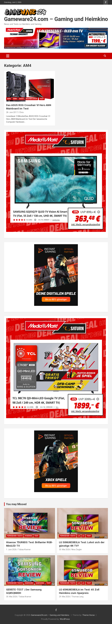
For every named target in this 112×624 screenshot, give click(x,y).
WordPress (65, 619)
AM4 (9, 99)
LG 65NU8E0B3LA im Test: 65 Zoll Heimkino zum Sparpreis (79, 591)
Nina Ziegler (77, 549)
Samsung (29, 583)
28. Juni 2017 (12, 112)
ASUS (21, 99)
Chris (21, 112)
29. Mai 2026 (64, 597)
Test (42, 99)
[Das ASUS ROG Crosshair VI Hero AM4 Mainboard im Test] (29, 86)
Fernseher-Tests (15, 536)
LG (79, 536)
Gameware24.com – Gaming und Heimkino (56, 19)
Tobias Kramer (24, 549)
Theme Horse (88, 615)
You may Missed (16, 504)
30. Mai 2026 (64, 549)
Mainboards (31, 99)
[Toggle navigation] (7, 56)
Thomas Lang (77, 597)
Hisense (28, 536)
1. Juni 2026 (11, 549)
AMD (15, 99)
